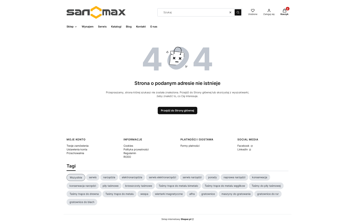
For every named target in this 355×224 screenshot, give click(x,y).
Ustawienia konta (77, 149)
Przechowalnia (75, 153)
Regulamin (130, 153)
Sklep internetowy (176, 219)
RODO (127, 156)
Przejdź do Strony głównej (177, 110)
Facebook (243, 145)
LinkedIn (242, 149)
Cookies (128, 145)
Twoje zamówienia (78, 145)
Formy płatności (190, 145)
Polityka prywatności (136, 149)
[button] (238, 12)
